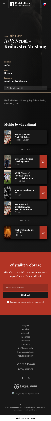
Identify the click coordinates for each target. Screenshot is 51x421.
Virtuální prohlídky (25, 355)
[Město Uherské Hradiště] (25, 386)
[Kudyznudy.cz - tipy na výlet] (25, 393)
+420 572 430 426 (25, 364)
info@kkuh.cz (25, 369)
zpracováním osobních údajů (32, 302)
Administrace (26, 405)
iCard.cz (34, 410)
